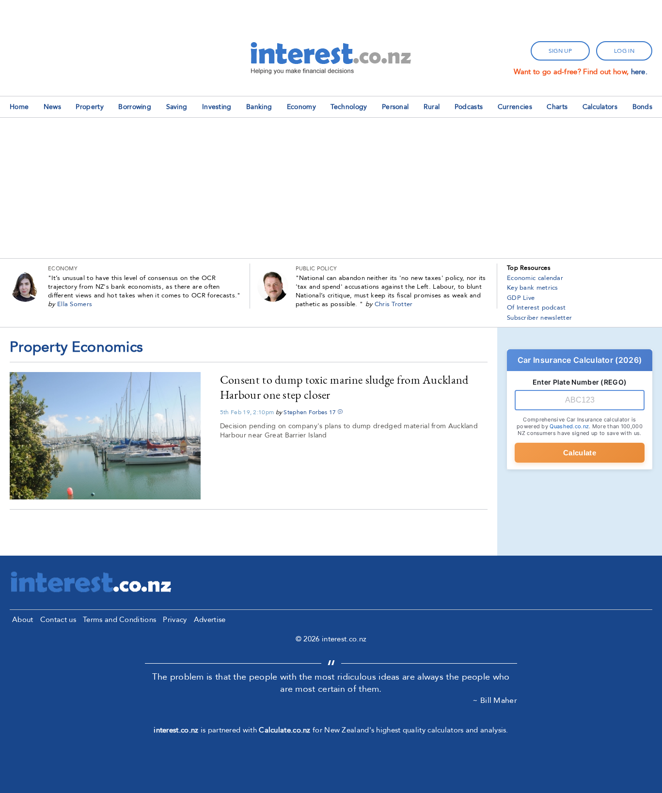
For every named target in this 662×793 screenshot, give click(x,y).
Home (19, 106)
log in (624, 51)
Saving (177, 106)
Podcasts (469, 106)
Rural (432, 106)
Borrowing (134, 106)
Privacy (175, 619)
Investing (217, 106)
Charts (557, 106)
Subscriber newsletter (539, 317)
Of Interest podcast (536, 307)
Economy (301, 106)
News (52, 106)
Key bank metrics (532, 287)
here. (639, 72)
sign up (560, 51)
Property (89, 106)
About (22, 619)
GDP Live (521, 298)
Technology (349, 106)
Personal (395, 106)
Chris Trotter (394, 304)
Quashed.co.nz (569, 426)
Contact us (58, 619)
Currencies (515, 106)
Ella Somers (74, 304)
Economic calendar (535, 278)
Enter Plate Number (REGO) (580, 382)
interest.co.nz (176, 730)
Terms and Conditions (119, 619)
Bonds (642, 106)
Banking (259, 106)
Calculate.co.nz (285, 730)
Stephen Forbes (305, 412)
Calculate (579, 453)
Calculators (600, 106)
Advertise (210, 619)
